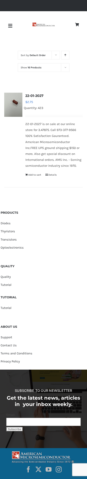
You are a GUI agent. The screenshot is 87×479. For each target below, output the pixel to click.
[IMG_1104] (43, 24)
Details (52, 174)
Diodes (6, 223)
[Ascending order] (65, 55)
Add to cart (34, 174)
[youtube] (49, 469)
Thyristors (8, 231)
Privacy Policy (10, 361)
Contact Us (9, 345)
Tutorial (6, 285)
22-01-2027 (34, 96)
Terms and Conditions (16, 353)
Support (6, 337)
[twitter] (38, 469)
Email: (10, 415)
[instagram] (59, 469)
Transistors (9, 239)
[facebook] (28, 469)
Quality (6, 277)
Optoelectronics (12, 247)
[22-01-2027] (13, 105)
